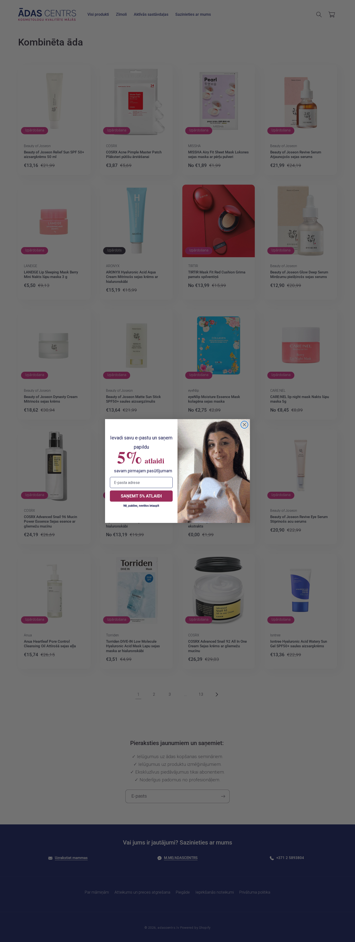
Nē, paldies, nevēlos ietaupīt (141, 505)
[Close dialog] (244, 424)
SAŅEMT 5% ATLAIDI (141, 495)
